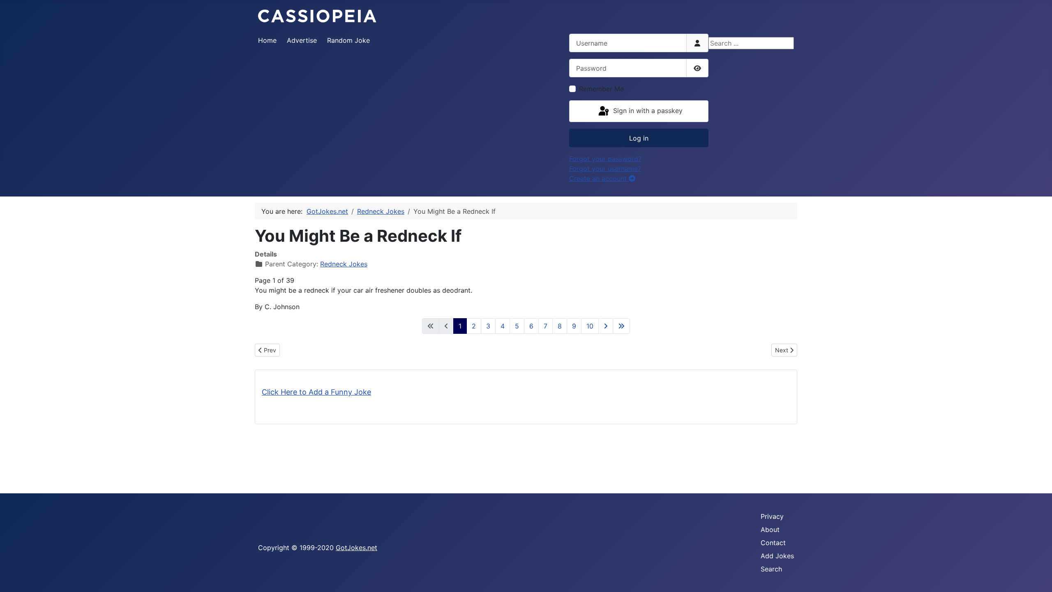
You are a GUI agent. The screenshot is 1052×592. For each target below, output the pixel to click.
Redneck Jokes (343, 264)
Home (267, 40)
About (770, 529)
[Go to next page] (605, 326)
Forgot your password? (605, 159)
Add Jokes (777, 556)
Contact (773, 543)
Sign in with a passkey (647, 110)
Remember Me (601, 89)
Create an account (599, 178)
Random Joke (348, 40)
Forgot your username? (605, 168)
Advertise (302, 40)
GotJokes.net (356, 547)
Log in (638, 138)
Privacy (772, 516)
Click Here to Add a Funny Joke (316, 392)
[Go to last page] (621, 326)
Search (771, 569)
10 (589, 326)
